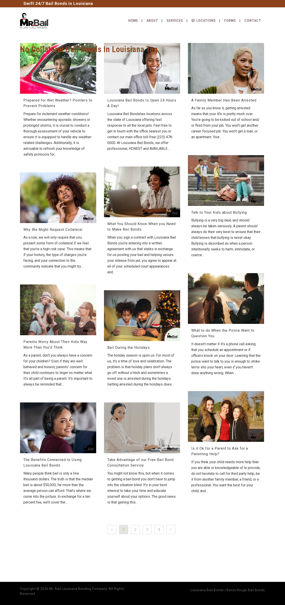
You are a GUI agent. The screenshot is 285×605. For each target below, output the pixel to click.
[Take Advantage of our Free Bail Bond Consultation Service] (142, 427)
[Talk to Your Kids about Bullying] (226, 180)
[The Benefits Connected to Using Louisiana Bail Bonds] (58, 427)
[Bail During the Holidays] (142, 315)
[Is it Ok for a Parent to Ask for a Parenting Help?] (226, 416)
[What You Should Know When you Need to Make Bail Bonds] (142, 191)
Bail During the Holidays (128, 347)
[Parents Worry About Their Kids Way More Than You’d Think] (58, 309)
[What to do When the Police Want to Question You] (226, 298)
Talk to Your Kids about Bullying (219, 212)
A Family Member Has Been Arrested (223, 100)
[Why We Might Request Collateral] (58, 197)
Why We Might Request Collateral (52, 229)
